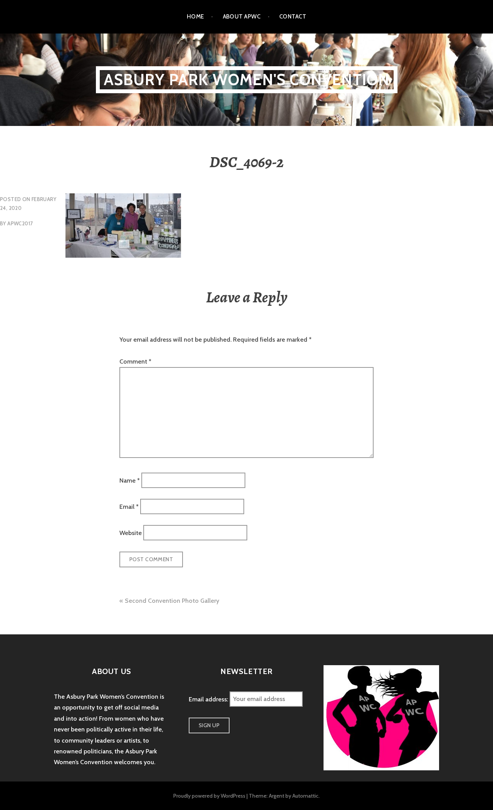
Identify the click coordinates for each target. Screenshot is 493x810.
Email (129, 506)
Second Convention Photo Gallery (172, 600)
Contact (292, 16)
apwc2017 (20, 223)
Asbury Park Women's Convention (247, 79)
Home (195, 16)
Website (130, 533)
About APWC (242, 16)
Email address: (209, 699)
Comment (135, 361)
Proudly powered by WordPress (209, 795)
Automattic (305, 795)
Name (129, 480)
